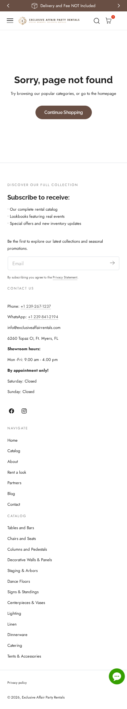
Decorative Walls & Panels (29, 560)
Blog (11, 493)
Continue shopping (63, 112)
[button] (10, 20)
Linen (12, 624)
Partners (14, 483)
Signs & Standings (23, 592)
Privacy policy (17, 682)
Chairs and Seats (21, 538)
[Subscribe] (112, 262)
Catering (14, 645)
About (12, 461)
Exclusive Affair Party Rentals (43, 697)
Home (12, 440)
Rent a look (16, 472)
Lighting (14, 613)
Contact (13, 504)
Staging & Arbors (22, 570)
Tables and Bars (20, 528)
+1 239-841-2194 (43, 317)
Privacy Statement (65, 277)
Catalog (13, 451)
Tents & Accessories (24, 656)
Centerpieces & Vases (26, 603)
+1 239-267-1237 (36, 306)
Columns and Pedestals (27, 549)
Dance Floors (18, 581)
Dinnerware (17, 635)
